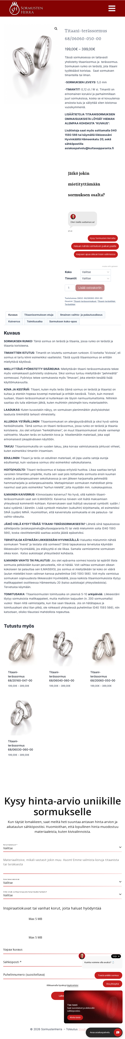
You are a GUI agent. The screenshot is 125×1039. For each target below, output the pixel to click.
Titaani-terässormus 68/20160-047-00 (20, 676)
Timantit (71, 278)
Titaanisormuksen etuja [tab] (38, 314)
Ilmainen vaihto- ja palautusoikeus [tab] (81, 314)
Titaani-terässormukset (85, 301)
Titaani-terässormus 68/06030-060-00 (20, 745)
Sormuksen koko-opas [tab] (63, 321)
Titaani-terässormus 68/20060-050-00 (102, 676)
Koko (68, 272)
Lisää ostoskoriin (90, 287)
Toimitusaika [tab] (34, 321)
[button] (56, 29)
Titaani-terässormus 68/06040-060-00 (61, 676)
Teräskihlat (70, 304)
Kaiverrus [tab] (14, 321)
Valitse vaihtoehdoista (21, 693)
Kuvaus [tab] (13, 314)
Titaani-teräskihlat (106, 301)
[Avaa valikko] (111, 8)
